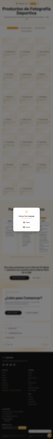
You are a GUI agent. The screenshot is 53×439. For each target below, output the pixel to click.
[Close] (37, 210)
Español (26, 227)
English (26, 222)
